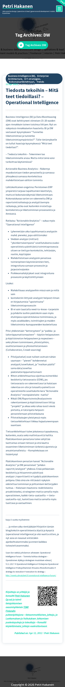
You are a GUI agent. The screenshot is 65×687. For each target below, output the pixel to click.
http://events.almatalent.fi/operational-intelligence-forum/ (31, 575)
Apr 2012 (12, 84)
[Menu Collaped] (59, 9)
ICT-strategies (32, 78)
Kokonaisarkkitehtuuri (21, 81)
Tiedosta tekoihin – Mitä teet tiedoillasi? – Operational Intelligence (32, 96)
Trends (40, 81)
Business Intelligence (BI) (21, 75)
